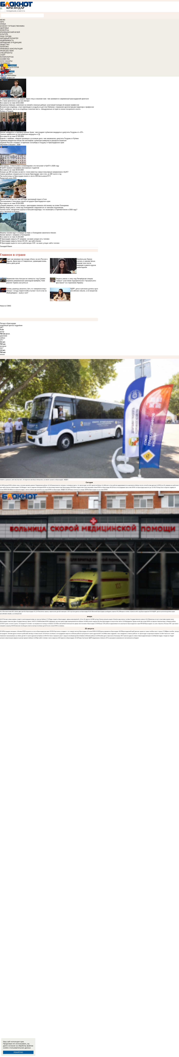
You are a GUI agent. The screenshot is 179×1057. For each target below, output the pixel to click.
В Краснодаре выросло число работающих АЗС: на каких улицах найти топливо (29, 243)
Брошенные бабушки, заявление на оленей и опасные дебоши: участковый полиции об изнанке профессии (39, 105)
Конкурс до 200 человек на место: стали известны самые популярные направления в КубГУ (34, 172)
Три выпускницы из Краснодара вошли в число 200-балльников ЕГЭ (25, 176)
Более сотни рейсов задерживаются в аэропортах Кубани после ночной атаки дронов (130, 485)
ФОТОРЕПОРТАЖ (7, 57)
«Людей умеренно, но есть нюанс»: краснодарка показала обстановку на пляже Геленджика (34, 205)
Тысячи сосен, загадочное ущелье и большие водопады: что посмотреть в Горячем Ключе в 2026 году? (38, 209)
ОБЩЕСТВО (4, 45)
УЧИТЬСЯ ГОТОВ (12, 67)
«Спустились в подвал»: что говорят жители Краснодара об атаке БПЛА (74, 631)
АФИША (3, 24)
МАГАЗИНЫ (11, 75)
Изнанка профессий (7, 78)
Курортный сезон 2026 (8, 178)
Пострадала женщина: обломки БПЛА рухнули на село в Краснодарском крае (26, 631)
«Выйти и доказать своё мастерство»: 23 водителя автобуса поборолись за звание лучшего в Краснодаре (31, 479)
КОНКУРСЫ (4, 30)
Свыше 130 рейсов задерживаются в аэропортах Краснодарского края (119, 623)
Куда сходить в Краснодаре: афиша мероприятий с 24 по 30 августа (70, 619)
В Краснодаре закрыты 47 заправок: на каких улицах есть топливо (24, 239)
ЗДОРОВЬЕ (4, 28)
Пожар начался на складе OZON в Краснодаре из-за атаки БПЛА (88, 489)
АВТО (2, 22)
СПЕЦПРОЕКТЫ (6, 53)
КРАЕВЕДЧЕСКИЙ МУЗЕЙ (10, 32)
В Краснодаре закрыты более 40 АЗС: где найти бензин (20, 241)
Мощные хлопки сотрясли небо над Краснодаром (134, 611)
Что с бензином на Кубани (9, 212)
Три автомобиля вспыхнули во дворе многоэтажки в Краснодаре (76, 623)
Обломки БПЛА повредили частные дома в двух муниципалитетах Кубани (61, 621)
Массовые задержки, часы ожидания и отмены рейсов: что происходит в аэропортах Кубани (132, 633)
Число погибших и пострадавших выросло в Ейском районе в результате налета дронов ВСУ (73, 633)
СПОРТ (2, 55)
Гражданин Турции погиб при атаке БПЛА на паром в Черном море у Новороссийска (151, 621)
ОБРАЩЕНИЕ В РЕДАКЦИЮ (11, 42)
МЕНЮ (2, 20)
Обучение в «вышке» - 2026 (10, 145)
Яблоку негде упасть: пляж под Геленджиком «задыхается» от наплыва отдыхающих (31, 207)
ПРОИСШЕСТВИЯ (7, 51)
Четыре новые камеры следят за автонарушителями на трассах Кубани (24, 619)
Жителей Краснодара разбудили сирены (104, 611)
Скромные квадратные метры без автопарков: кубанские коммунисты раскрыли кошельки (33, 140)
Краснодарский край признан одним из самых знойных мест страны (142, 631)
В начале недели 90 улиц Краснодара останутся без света (104, 621)
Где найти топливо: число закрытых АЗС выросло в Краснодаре (55, 638)
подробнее (18, 325)
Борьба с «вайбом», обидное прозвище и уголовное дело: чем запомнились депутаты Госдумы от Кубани (39, 138)
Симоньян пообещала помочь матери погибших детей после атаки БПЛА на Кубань (39, 625)
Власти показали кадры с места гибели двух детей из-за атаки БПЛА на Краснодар (35, 489)
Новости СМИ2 (5, 306)
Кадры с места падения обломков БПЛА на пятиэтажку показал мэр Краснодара (46, 487)
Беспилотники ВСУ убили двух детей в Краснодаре (18, 611)
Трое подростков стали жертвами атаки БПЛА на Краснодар (91, 487)
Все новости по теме (7, 103)
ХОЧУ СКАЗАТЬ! (6, 61)
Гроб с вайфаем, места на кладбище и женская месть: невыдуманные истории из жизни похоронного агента (40, 109)
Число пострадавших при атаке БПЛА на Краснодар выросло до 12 (133, 487)
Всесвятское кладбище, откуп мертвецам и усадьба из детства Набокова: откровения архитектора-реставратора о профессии (47, 107)
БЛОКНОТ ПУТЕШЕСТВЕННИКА (12, 26)
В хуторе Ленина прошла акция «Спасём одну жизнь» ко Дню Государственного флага (119, 619)
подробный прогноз (7, 325)
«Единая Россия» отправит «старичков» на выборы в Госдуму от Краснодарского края (32, 142)
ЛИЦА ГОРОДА (5, 36)
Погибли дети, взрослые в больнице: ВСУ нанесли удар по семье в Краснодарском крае (125, 635)
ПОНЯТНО (18, 1052)
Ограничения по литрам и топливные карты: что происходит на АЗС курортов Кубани (76, 485)
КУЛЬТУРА (4, 34)
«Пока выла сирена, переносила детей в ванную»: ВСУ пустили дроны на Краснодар (62, 611)
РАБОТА (13, 65)
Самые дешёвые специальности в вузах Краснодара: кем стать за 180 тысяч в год (30, 174)
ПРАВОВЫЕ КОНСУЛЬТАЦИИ (11, 49)
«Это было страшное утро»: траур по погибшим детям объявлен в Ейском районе (70, 635)
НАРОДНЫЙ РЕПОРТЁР (9, 38)
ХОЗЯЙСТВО (5, 59)
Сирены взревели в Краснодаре (109, 631)
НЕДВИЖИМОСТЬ (7, 40)
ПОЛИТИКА (4, 47)
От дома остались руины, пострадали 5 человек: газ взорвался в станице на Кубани (28, 623)
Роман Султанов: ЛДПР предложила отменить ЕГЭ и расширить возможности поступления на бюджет (108, 638)
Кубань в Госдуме (6, 111)
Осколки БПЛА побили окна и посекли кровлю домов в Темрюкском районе (25, 485)
